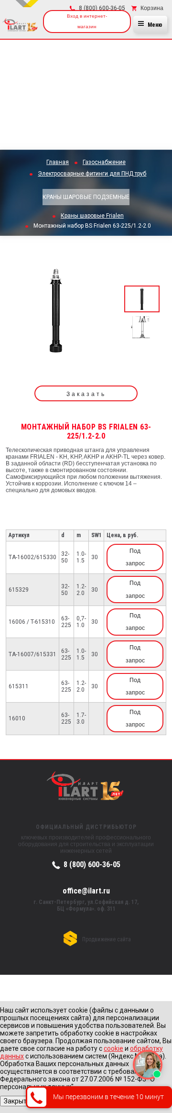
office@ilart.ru (86, 890)
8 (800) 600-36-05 (92, 864)
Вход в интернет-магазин (87, 21)
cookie (113, 1048)
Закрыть (17, 1101)
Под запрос (135, 557)
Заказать (86, 394)
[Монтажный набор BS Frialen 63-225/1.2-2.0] (56, 314)
